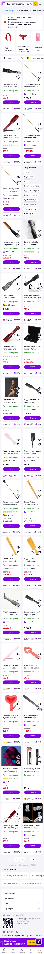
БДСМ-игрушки (8, 49)
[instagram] (12, 931)
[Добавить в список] (18, 78)
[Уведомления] (40, 4)
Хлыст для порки (10, 883)
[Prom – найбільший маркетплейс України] (4, 4)
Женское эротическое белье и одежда (23, 48)
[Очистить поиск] (31, 4)
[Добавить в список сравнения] (18, 73)
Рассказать (33, 942)
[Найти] (35, 4)
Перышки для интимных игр (15, 875)
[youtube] (3, 931)
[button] (11, 102)
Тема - (12, 915)
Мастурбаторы (38, 49)
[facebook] (8, 931)
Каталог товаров (8, 10)
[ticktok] (17, 931)
